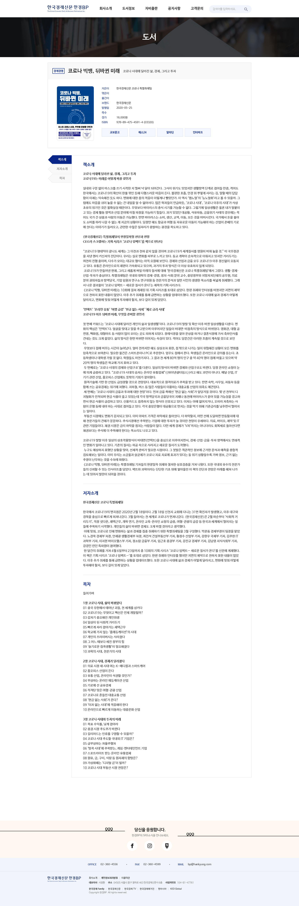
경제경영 (58, 71)
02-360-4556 (109, 864)
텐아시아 (162, 889)
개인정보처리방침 (109, 878)
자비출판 (151, 9)
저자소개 (62, 169)
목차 (62, 178)
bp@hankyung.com (199, 864)
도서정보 (128, 9)
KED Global (176, 889)
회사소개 (105, 9)
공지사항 (174, 9)
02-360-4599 (152, 864)
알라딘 (170, 132)
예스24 (142, 132)
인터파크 (198, 132)
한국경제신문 (114, 889)
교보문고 (115, 132)
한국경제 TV (130, 889)
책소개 (62, 159)
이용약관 (125, 878)
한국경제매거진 (147, 889)
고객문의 (197, 9)
